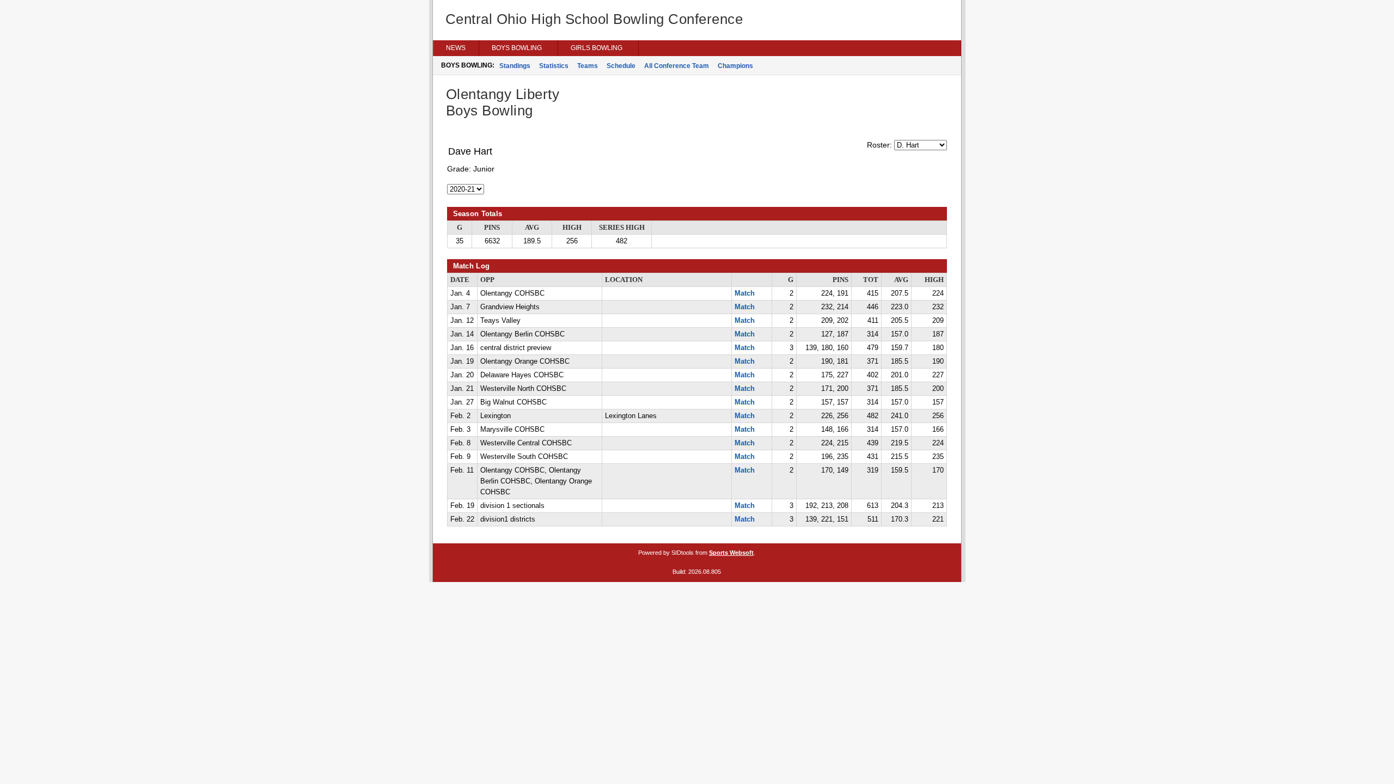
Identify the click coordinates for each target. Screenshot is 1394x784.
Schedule (621, 66)
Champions (735, 66)
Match (745, 293)
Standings (514, 66)
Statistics (553, 66)
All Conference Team (676, 66)
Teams (587, 66)
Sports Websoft (731, 552)
